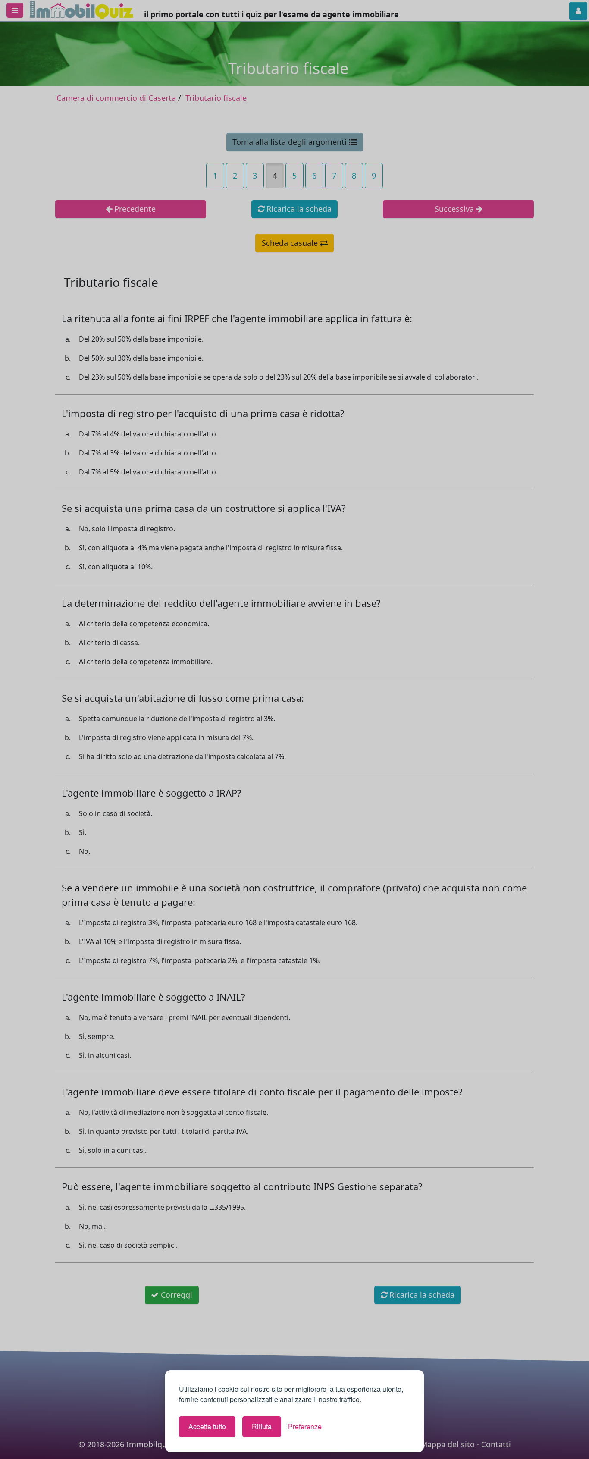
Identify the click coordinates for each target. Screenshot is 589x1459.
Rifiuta (262, 1426)
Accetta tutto (207, 1426)
